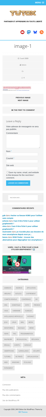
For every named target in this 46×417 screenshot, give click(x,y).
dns (5, 305)
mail (22, 322)
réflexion (35, 339)
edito (27, 305)
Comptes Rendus (10, 299)
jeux (5, 322)
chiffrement (31, 294)
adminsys (7, 288)
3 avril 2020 (24, 58)
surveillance (24, 351)
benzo (24, 65)
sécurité (36, 351)
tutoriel (7, 357)
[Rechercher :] (23, 197)
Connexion (6, 384)
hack (6, 311)
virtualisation (32, 357)
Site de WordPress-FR (10, 400)
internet (30, 316)
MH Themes (23, 412)
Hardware (16, 311)
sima (4, 226)
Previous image (23, 97)
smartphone (9, 351)
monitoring (8, 328)
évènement (8, 368)
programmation (27, 334)
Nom (8, 151)
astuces (18, 294)
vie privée (19, 357)
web (5, 362)
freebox (37, 305)
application (31, 288)
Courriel (10, 158)
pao (14, 334)
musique (21, 328)
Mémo (31, 328)
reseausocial (22, 339)
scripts (17, 345)
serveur (27, 345)
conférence (26, 299)
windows (15, 362)
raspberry (8, 339)
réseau (7, 345)
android (19, 288)
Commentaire (12, 133)
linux (14, 322)
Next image (23, 100)
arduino (7, 294)
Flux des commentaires (11, 395)
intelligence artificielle (13, 316)
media (31, 322)
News (6, 334)
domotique (16, 305)
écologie (27, 362)
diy (36, 299)
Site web (10, 165)
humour (28, 311)
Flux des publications (10, 390)
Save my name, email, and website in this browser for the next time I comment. (22, 175)
